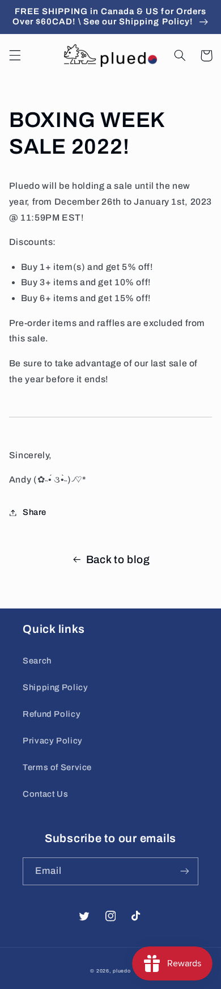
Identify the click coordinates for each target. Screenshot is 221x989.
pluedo (121, 971)
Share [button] (34, 512)
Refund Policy (51, 713)
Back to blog (118, 559)
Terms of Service (57, 767)
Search (37, 660)
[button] (15, 56)
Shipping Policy (55, 687)
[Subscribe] (185, 871)
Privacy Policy (53, 740)
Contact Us (45, 793)
